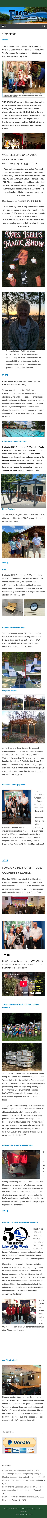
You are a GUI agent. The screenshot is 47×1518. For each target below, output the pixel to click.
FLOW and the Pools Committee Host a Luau (20, 1480)
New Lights (6, 1500)
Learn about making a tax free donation (18, 1497)
